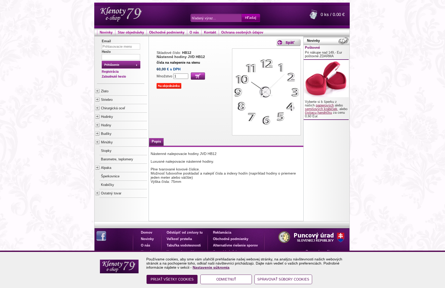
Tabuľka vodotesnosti (184, 245)
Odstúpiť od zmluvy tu (185, 232)
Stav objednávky (131, 32)
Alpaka (106, 168)
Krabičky (107, 185)
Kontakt (210, 32)
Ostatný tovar (111, 193)
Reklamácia (222, 232)
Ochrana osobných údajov (242, 32)
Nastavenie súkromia (211, 267)
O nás (194, 32)
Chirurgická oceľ (113, 108)
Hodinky (107, 117)
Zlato (104, 91)
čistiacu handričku (318, 112)
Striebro (107, 100)
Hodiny (106, 125)
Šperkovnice (110, 176)
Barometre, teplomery (117, 159)
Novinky (106, 32)
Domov (146, 232)
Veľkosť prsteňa (179, 239)
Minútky (107, 142)
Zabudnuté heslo (114, 76)
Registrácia (110, 71)
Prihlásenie (111, 64)
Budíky (106, 134)
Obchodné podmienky (166, 32)
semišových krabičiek (321, 109)
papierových (325, 105)
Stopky (106, 151)
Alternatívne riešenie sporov (235, 245)
